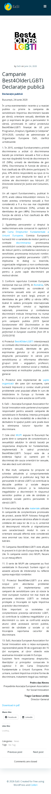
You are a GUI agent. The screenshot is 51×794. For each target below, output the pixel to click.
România (38, 284)
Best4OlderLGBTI (24, 341)
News (16, 749)
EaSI (19, 66)
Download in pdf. (11, 705)
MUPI (19, 435)
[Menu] (45, 6)
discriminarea (23, 242)
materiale (35, 508)
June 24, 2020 (30, 66)
